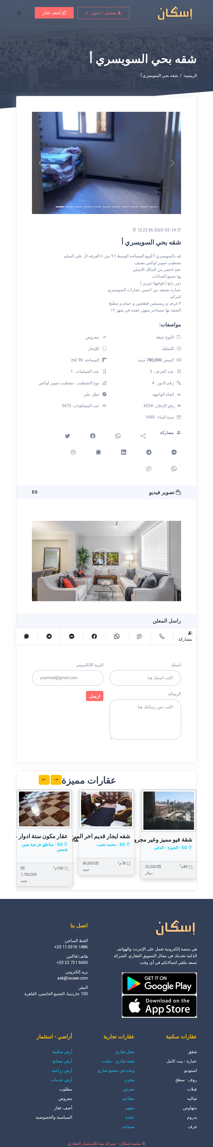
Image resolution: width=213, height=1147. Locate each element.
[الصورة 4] (97, 207)
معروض (65, 1098)
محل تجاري (125, 1051)
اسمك (176, 664)
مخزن (129, 1079)
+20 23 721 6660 (72, 962)
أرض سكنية (62, 1051)
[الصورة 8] (134, 207)
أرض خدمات (61, 1079)
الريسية (190, 75)
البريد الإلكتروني (89, 664)
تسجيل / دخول (104, 12)
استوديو (190, 1070)
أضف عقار (52, 12)
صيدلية (129, 1126)
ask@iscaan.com (72, 978)
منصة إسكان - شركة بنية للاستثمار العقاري (104, 1143)
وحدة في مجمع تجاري (116, 1070)
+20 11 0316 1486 (71, 946)
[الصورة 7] (125, 207)
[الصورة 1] (69, 207)
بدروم (192, 1117)
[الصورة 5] (106, 207)
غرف (192, 1126)
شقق (192, 1051)
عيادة (130, 1117)
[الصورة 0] (60, 207)
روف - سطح (186, 1079)
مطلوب (65, 1089)
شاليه (192, 1098)
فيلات (192, 1089)
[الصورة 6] (116, 207)
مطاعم (128, 1098)
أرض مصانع (62, 1061)
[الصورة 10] (153, 207)
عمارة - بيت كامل (182, 1061)
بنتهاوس (190, 1107)
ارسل (94, 696)
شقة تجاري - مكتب (118, 1061)
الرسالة (174, 693)
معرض (129, 1089)
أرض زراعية (62, 1070)
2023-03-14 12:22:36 (157, 230)
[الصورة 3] (88, 207)
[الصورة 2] (78, 207)
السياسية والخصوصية (54, 1117)
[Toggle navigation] (19, 13)
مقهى (130, 1107)
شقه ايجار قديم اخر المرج (100, 836)
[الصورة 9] (144, 207)
